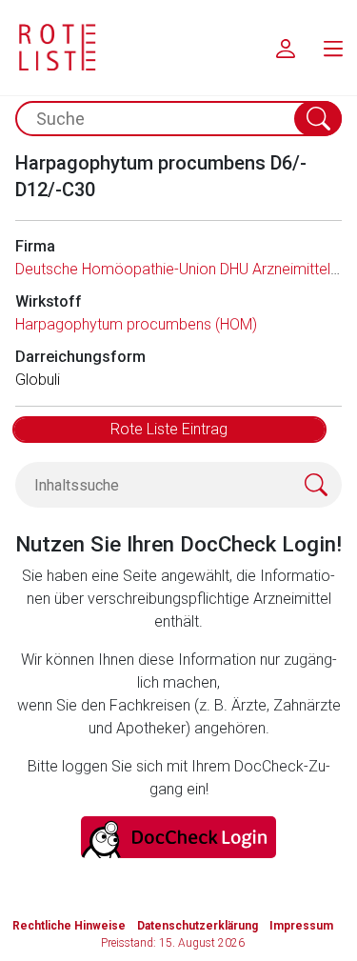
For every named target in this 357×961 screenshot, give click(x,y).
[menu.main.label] (333, 47)
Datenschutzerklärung (197, 925)
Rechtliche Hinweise (69, 925)
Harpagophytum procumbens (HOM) (136, 324)
